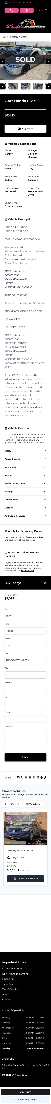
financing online (34, 537)
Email (8, 697)
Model (7, 638)
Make (7, 624)
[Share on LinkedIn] (38, 778)
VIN (6, 653)
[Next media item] (48, 61)
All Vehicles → (33, 804)
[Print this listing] (42, 778)
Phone (8, 712)
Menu (41, 10)
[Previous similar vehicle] (5, 804)
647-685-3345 (27, 570)
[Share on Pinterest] (34, 778)
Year (6, 609)
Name (8, 683)
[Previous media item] (2, 61)
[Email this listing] (18, 778)
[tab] (13, 1012)
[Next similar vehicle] (19, 804)
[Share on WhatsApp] (30, 778)
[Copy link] (45, 778)
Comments (9, 727)
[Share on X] (26, 778)
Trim (6, 668)
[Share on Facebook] (22, 778)
